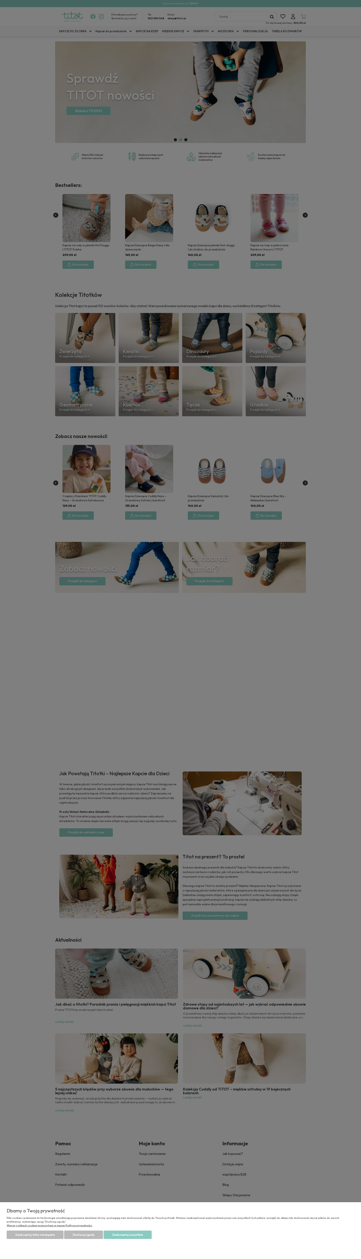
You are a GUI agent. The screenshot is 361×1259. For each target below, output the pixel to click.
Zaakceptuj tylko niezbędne (35, 1235)
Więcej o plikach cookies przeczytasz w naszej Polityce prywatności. (50, 1225)
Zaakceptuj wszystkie (127, 1235)
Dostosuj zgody (83, 1235)
